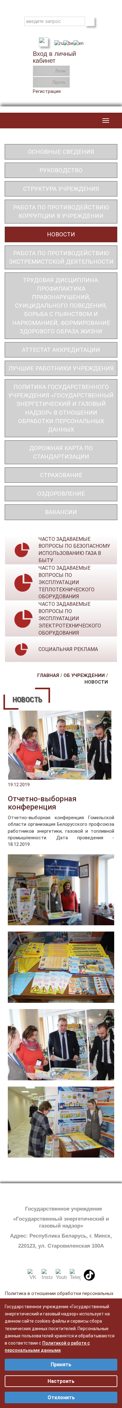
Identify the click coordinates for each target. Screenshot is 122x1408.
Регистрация (47, 91)
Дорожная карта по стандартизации (61, 452)
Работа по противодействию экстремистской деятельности (61, 257)
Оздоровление (61, 493)
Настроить (61, 1381)
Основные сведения (61, 151)
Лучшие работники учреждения (61, 368)
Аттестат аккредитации (61, 349)
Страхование (61, 475)
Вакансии (61, 512)
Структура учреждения (61, 188)
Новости (61, 234)
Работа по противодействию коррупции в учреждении (61, 211)
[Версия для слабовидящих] (43, 42)
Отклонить (61, 1397)
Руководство (61, 170)
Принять (61, 1365)
